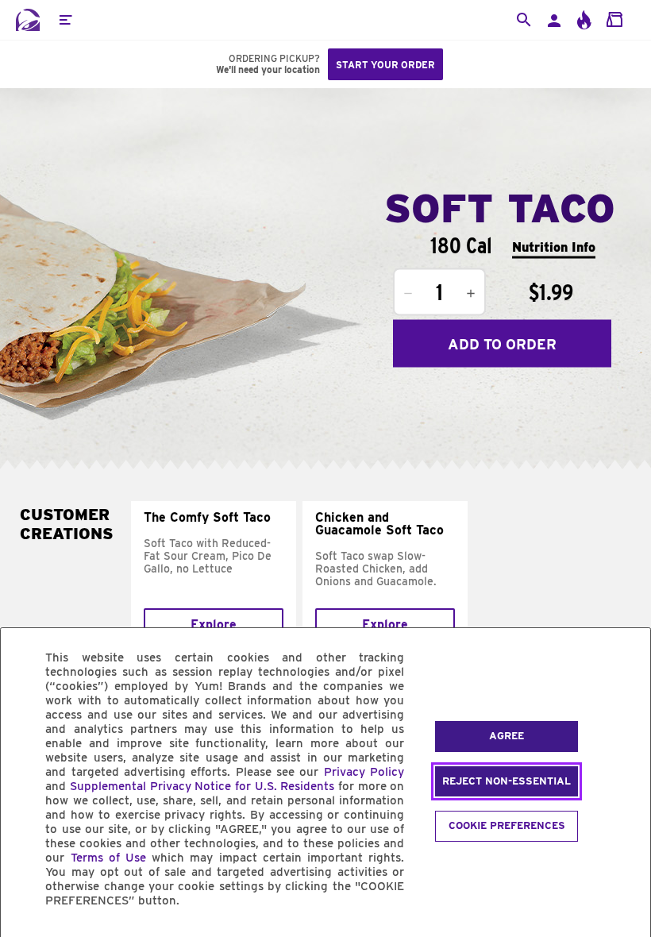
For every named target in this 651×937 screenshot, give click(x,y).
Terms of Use (108, 857)
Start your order (385, 65)
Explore (214, 624)
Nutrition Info (553, 246)
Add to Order (502, 343)
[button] (65, 19)
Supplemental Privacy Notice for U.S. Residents (202, 786)
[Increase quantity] (470, 294)
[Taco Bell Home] (28, 20)
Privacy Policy (364, 772)
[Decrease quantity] (408, 294)
